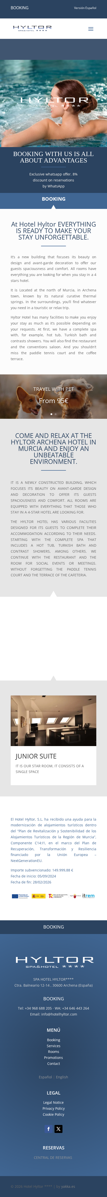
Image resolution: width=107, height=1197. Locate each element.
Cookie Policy (53, 1114)
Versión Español (85, 8)
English (62, 1077)
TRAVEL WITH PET (53, 389)
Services (53, 1045)
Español (45, 1077)
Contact (53, 1063)
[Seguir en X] (58, 1129)
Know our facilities (46, 645)
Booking (53, 1039)
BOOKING (20, 7)
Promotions (53, 1057)
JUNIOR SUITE (36, 756)
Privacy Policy (54, 1108)
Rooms (53, 1051)
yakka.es (68, 1186)
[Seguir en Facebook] (49, 1129)
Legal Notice (53, 1102)
